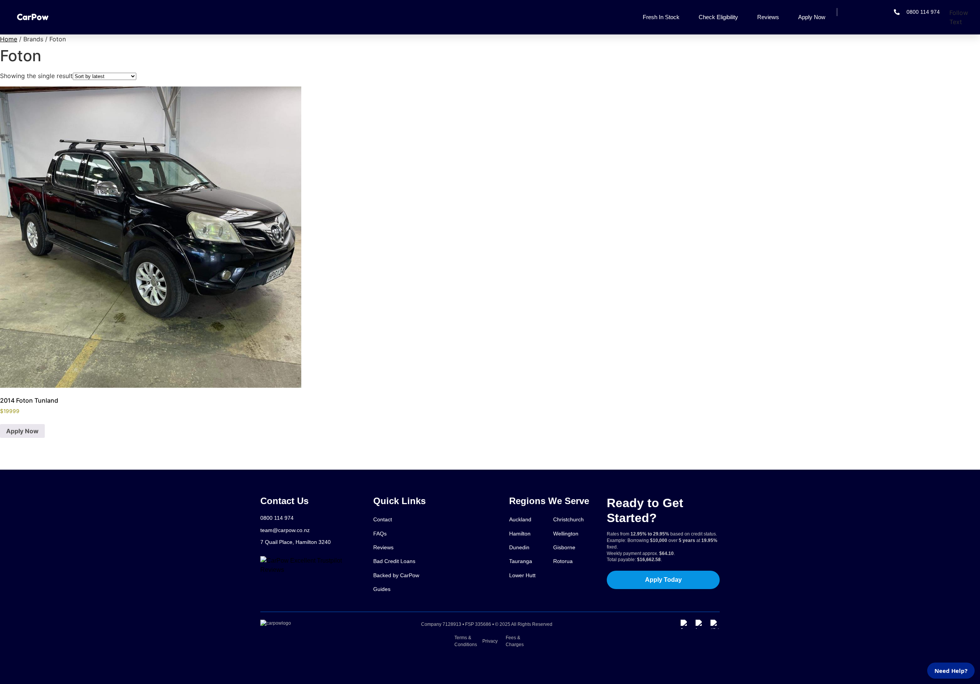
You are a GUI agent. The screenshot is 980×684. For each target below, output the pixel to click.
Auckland (520, 519)
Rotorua (563, 561)
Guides (381, 589)
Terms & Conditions (465, 641)
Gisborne (564, 547)
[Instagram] (700, 624)
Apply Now (811, 17)
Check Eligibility (718, 17)
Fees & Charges (514, 641)
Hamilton (520, 534)
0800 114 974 (277, 518)
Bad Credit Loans (394, 561)
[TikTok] (715, 624)
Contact (382, 519)
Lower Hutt (522, 575)
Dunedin (519, 547)
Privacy (490, 641)
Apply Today (663, 579)
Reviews (768, 17)
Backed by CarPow (396, 575)
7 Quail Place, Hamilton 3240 (295, 542)
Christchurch (568, 519)
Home (8, 39)
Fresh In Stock (661, 17)
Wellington (565, 534)
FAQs (380, 534)
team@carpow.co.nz (285, 530)
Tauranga (520, 561)
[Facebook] (685, 624)
